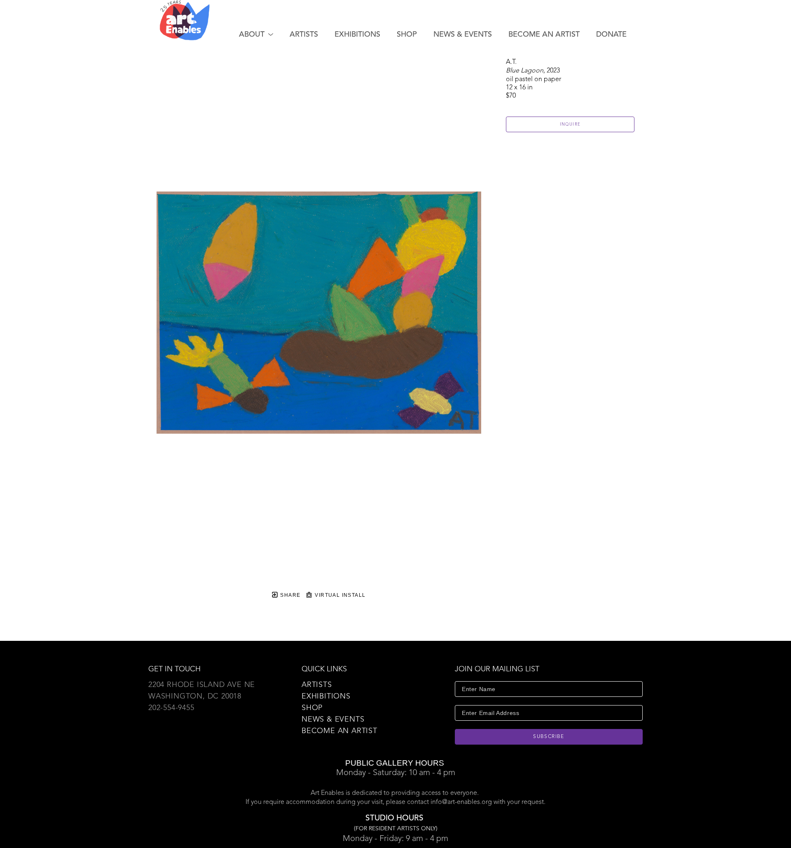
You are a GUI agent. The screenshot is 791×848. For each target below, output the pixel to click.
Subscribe (548, 736)
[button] (256, 34)
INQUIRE (570, 124)
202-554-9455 (171, 708)
